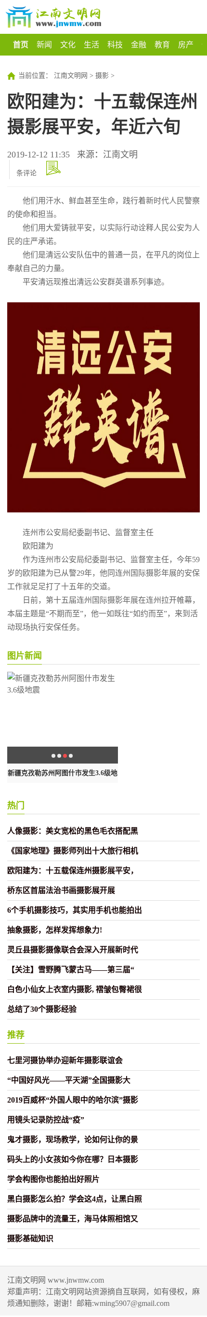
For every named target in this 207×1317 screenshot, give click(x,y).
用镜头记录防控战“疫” (45, 1120)
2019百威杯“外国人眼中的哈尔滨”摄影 (72, 1100)
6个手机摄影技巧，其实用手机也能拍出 (74, 910)
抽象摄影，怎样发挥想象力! (54, 930)
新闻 (44, 45)
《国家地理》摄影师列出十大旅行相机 (72, 851)
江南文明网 (71, 75)
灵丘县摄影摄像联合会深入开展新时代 (72, 950)
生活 (91, 45)
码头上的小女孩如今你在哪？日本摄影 (72, 1159)
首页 (20, 45)
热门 (16, 805)
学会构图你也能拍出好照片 (53, 1179)
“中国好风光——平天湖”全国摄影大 (68, 1080)
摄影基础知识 (30, 1238)
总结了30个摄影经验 (42, 1009)
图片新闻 (24, 656)
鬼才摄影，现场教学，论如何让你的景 (72, 1139)
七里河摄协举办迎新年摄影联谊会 (65, 1060)
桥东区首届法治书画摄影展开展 (61, 890)
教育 (162, 45)
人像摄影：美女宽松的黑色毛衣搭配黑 (72, 831)
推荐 (16, 1035)
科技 (115, 45)
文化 (68, 45)
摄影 (102, 75)
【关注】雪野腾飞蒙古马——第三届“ (70, 969)
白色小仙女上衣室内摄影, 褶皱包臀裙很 (74, 989)
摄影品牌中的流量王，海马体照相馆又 (72, 1219)
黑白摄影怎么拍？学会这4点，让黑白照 (74, 1199)
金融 (138, 45)
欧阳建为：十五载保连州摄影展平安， (72, 870)
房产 (186, 45)
